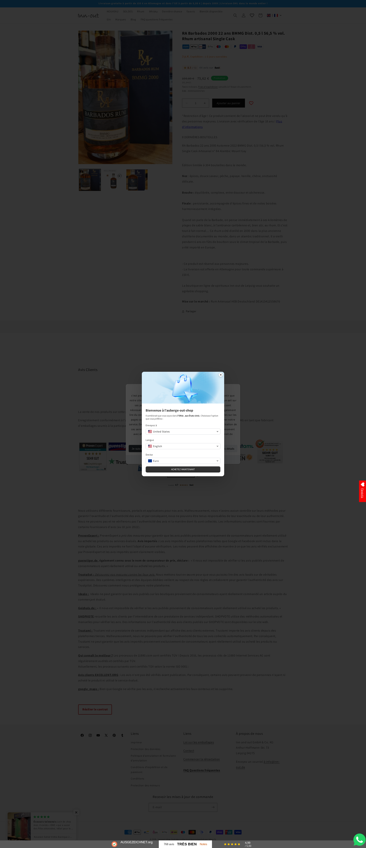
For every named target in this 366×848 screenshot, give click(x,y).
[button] (183, 431)
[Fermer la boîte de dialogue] (220, 375)
